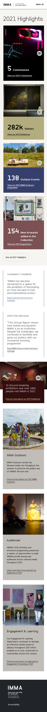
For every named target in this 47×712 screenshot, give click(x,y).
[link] (17, 4)
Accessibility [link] (13, 704)
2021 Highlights (23, 18)
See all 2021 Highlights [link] (16, 257)
